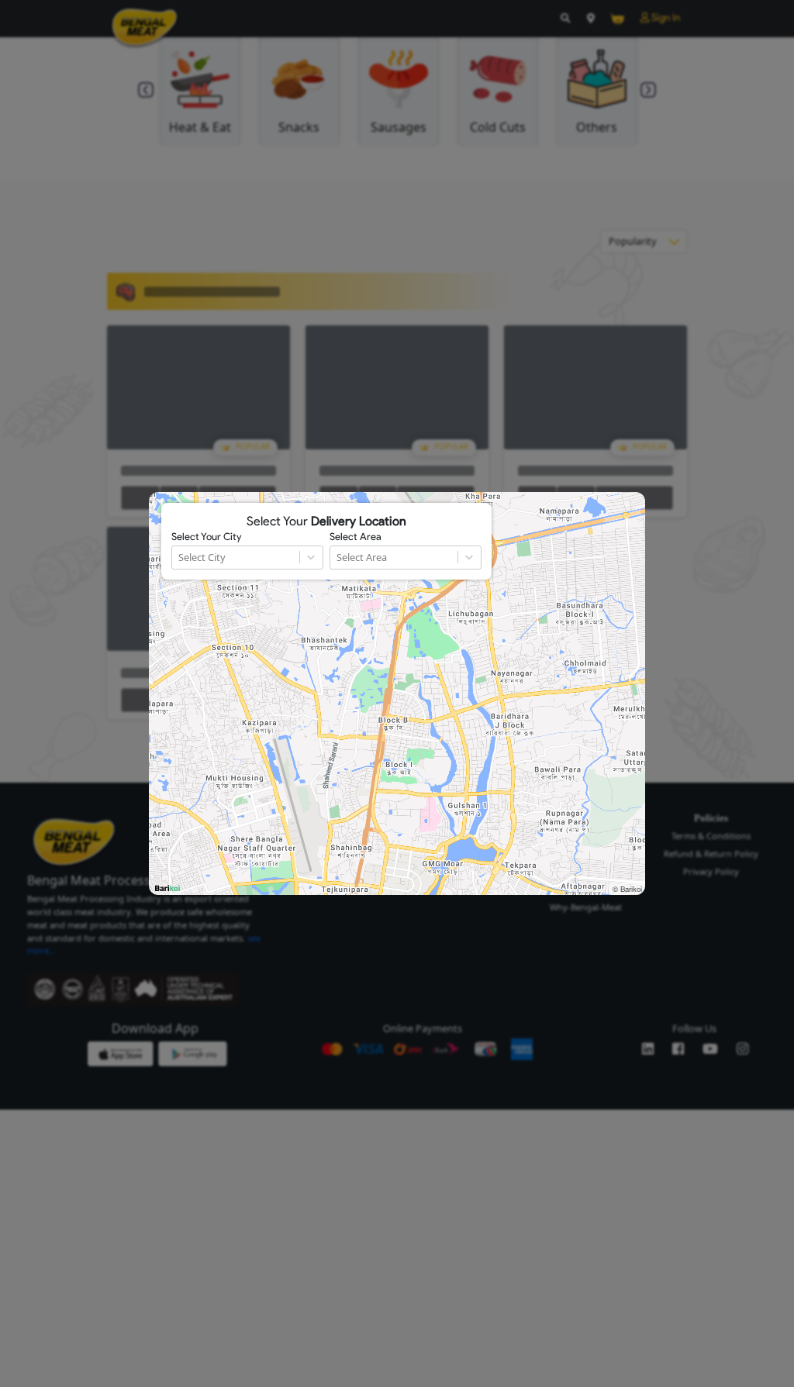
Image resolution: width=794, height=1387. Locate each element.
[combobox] (179, 557)
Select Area (355, 537)
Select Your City (206, 537)
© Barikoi (627, 888)
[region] (397, 693)
